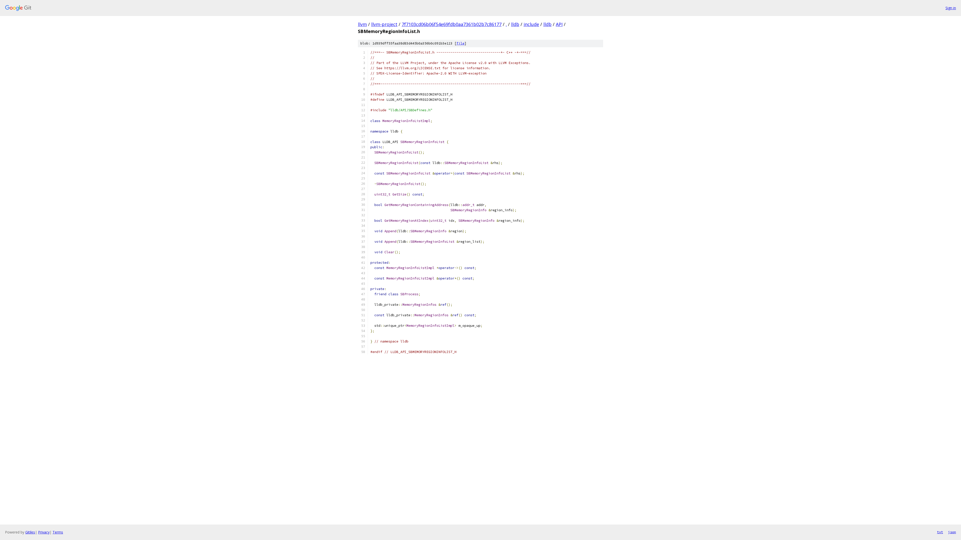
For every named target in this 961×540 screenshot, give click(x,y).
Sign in (950, 8)
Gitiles (30, 532)
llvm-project (384, 24)
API (559, 24)
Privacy (44, 532)
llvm (362, 24)
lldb (515, 24)
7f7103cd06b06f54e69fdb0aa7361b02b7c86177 (452, 24)
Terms (58, 532)
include (531, 24)
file (460, 43)
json (952, 532)
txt (940, 532)
